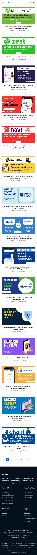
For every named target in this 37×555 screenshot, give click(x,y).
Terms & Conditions (29, 518)
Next (27, 459)
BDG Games (26, 532)
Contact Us (5, 515)
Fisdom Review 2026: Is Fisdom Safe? (18, 358)
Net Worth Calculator (8, 503)
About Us (4, 513)
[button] (30, 2)
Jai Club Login (18, 532)
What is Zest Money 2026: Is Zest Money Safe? (18, 57)
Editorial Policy (28, 521)
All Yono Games (16, 535)
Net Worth (27, 500)
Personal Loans (29, 495)
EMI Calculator (6, 492)
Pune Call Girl (25, 535)
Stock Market (28, 497)
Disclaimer (27, 513)
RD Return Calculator (7, 500)
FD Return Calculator (7, 497)
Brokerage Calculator (8, 495)
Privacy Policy (28, 515)
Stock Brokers (28, 492)
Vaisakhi (5, 2)
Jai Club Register (8, 532)
